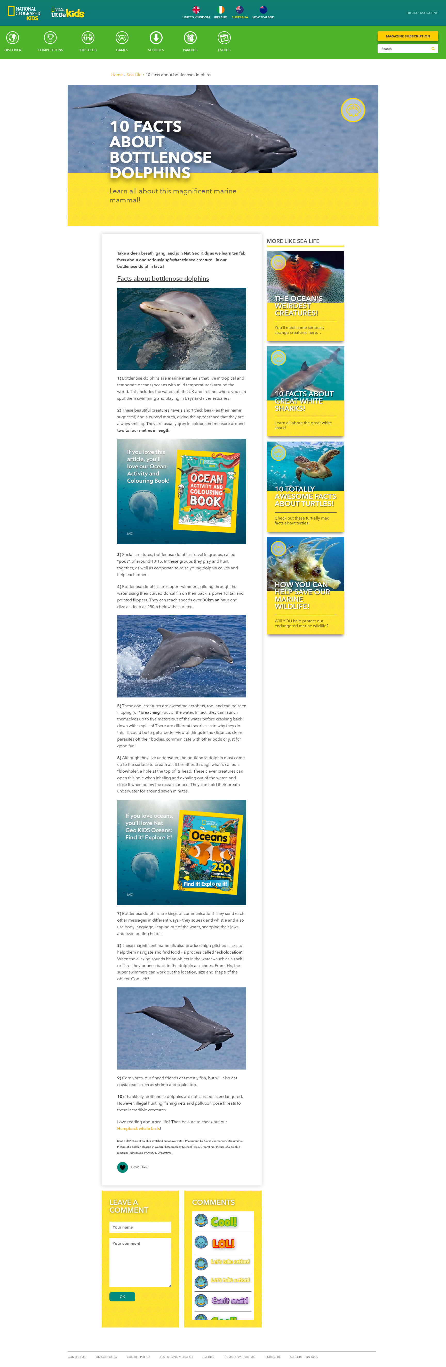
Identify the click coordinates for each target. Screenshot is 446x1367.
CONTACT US (76, 1357)
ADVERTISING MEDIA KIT (176, 1357)
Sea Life (134, 74)
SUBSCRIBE (273, 1357)
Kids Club (88, 50)
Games (122, 50)
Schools (156, 50)
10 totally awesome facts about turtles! (305, 496)
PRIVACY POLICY (106, 1357)
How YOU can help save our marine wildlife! (302, 595)
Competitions (50, 50)
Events (224, 50)
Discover (12, 50)
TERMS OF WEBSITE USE (239, 1357)
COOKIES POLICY (138, 1357)
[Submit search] (433, 48)
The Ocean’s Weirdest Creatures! (299, 305)
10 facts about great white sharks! (304, 401)
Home (117, 74)
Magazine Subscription (408, 36)
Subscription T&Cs (304, 1357)
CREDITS (208, 1357)
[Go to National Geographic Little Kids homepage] (68, 19)
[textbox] (140, 1227)
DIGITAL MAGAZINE (422, 13)
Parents (190, 50)
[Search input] (403, 48)
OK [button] (122, 1297)
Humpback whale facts (138, 1128)
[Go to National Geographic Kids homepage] (24, 13)
